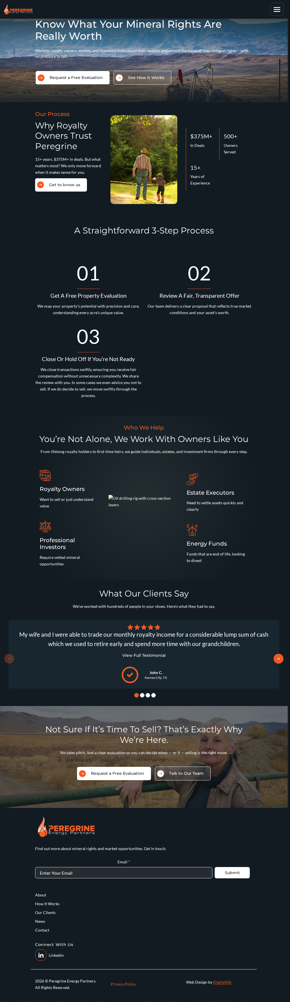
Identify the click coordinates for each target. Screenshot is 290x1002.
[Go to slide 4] (153, 695)
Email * (124, 861)
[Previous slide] (10, 658)
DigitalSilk (222, 982)
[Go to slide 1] (136, 695)
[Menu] (276, 9)
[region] (143, 654)
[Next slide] (277, 658)
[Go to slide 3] (148, 695)
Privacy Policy (123, 984)
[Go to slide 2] (142, 695)
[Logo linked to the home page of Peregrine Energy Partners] (18, 9)
